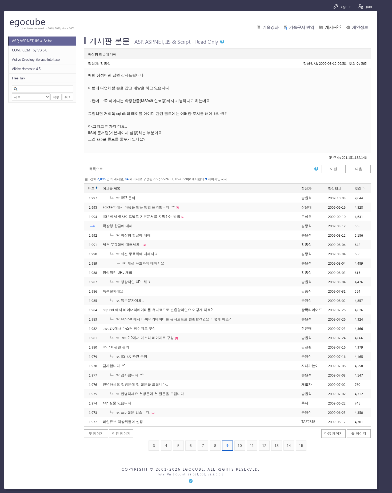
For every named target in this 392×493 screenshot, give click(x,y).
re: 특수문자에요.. (129, 300)
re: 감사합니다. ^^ (129, 375)
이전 (333, 169)
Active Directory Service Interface (35, 60)
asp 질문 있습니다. (117, 403)
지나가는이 (310, 366)
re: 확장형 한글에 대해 (133, 235)
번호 (91, 189)
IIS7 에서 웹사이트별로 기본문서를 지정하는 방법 (141, 217)
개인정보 (360, 27)
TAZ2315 (308, 422)
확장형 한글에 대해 (118, 226)
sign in (345, 6)
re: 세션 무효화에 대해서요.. (137, 254)
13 (276, 445)
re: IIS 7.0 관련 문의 (131, 356)
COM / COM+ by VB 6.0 (29, 50)
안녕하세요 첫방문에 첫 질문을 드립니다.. (135, 384)
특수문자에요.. (114, 291)
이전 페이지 (121, 433)
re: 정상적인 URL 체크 (132, 282)
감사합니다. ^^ (114, 366)
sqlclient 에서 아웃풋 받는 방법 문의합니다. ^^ (139, 207)
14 (289, 445)
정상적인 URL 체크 (117, 272)
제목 (117, 189)
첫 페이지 (96, 433)
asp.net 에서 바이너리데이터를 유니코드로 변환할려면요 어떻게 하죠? (158, 310)
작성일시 (334, 189)
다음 (358, 169)
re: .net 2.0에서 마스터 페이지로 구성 (144, 338)
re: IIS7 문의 (125, 198)
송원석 (306, 198)
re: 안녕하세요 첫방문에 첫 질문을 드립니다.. (150, 394)
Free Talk (18, 78)
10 (240, 445)
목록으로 (96, 169)
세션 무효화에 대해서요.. (122, 244)
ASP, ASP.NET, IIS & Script (31, 41)
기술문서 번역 (301, 27)
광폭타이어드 (311, 310)
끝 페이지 (358, 433)
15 (301, 445)
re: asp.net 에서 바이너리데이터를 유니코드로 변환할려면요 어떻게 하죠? (173, 319)
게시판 (333, 27)
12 (264, 445)
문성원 (306, 217)
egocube (27, 21)
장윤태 (306, 207)
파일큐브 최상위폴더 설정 (123, 422)
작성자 (306, 189)
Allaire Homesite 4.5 (26, 69)
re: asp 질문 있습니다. (132, 412)
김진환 (306, 347)
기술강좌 (270, 27)
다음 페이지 (333, 433)
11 (252, 445)
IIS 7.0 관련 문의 (116, 347)
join (368, 6)
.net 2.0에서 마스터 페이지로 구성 (129, 328)
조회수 (360, 189)
